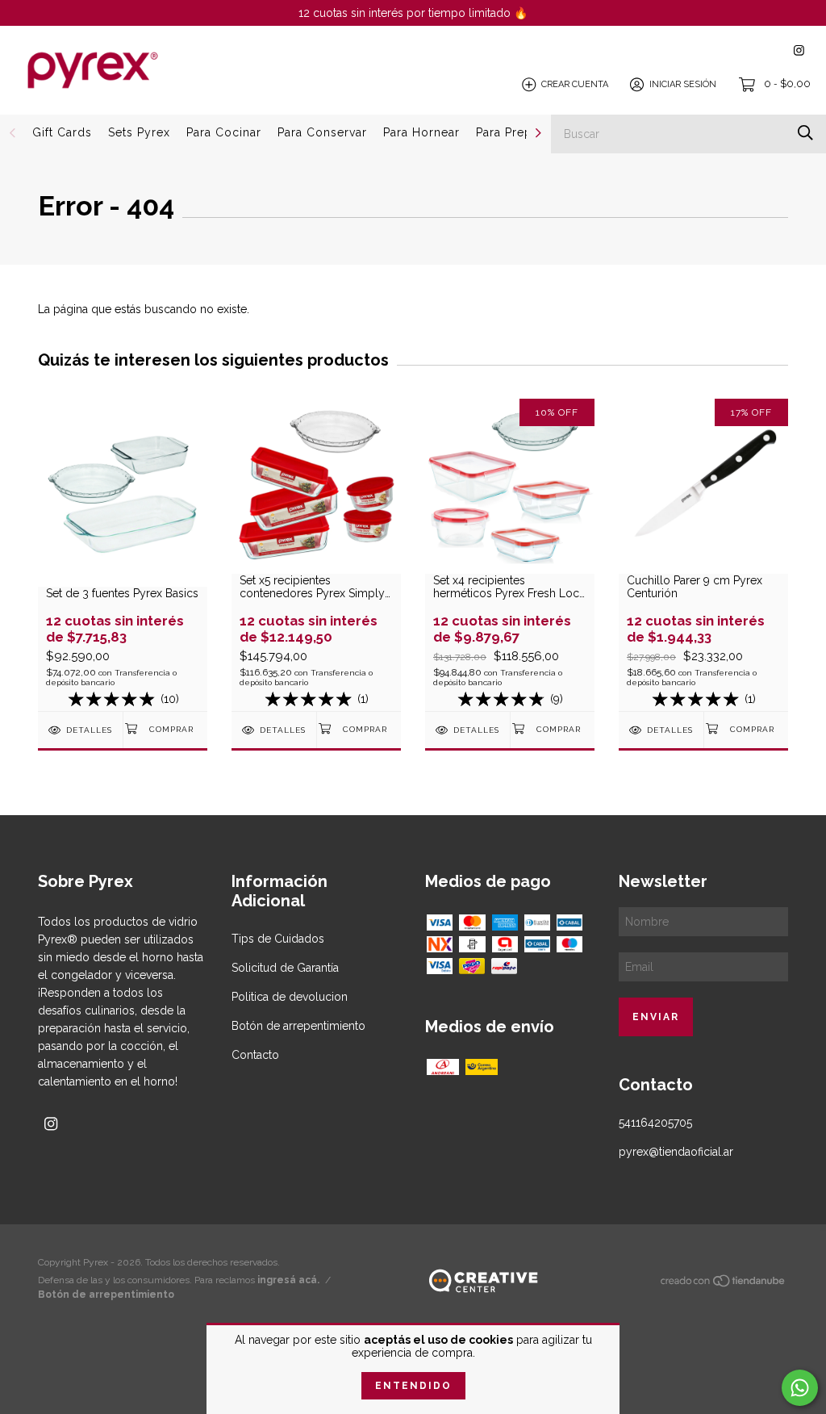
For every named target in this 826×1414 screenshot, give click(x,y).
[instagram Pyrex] (799, 50)
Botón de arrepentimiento (298, 1025)
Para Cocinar (223, 132)
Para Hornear (421, 132)
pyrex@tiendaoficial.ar (676, 1151)
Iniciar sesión (682, 84)
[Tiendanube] (723, 1284)
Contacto (255, 1054)
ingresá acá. (288, 1280)
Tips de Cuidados (278, 938)
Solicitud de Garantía (285, 967)
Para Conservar (322, 132)
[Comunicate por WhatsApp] (800, 1388)
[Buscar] (805, 133)
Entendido (413, 1385)
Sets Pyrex (139, 132)
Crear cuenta (574, 84)
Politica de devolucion (290, 996)
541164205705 (655, 1122)
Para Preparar (515, 132)
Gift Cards (62, 132)
